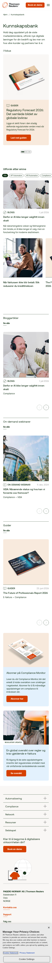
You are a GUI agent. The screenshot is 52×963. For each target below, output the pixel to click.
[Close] (49, 927)
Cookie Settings (26, 959)
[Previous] (39, 407)
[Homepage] (10, 5)
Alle (5, 176)
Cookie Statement (10, 953)
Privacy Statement (27, 953)
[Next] (46, 407)
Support (7, 914)
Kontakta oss (10, 907)
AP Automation (16, 176)
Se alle (6, 323)
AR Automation (32, 176)
